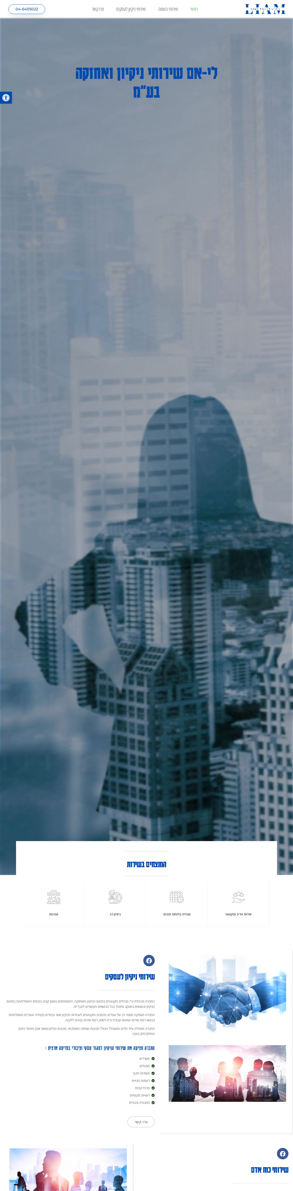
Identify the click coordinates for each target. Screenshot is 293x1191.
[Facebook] (149, 960)
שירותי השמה (168, 9)
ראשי (194, 9)
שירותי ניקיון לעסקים (131, 9)
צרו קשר (98, 9)
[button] (6, 98)
